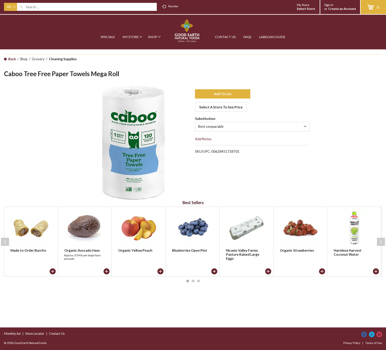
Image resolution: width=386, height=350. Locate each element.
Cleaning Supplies (63, 59)
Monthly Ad (12, 333)
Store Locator (34, 333)
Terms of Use (373, 343)
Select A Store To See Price (221, 107)
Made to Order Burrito (28, 250)
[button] (222, 94)
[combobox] (10, 7)
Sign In (328, 5)
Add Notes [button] (203, 139)
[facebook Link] (364, 334)
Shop (23, 59)
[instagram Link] (379, 334)
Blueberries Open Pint (189, 250)
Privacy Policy (351, 343)
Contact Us (57, 333)
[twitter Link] (372, 334)
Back (12, 59)
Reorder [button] (173, 6)
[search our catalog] (21, 7)
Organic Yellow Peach (135, 250)
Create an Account (342, 8)
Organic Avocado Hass (82, 250)
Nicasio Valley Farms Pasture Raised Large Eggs (242, 254)
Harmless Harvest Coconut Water (347, 252)
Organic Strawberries (297, 250)
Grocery (38, 59)
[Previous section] (5, 242)
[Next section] (381, 242)
